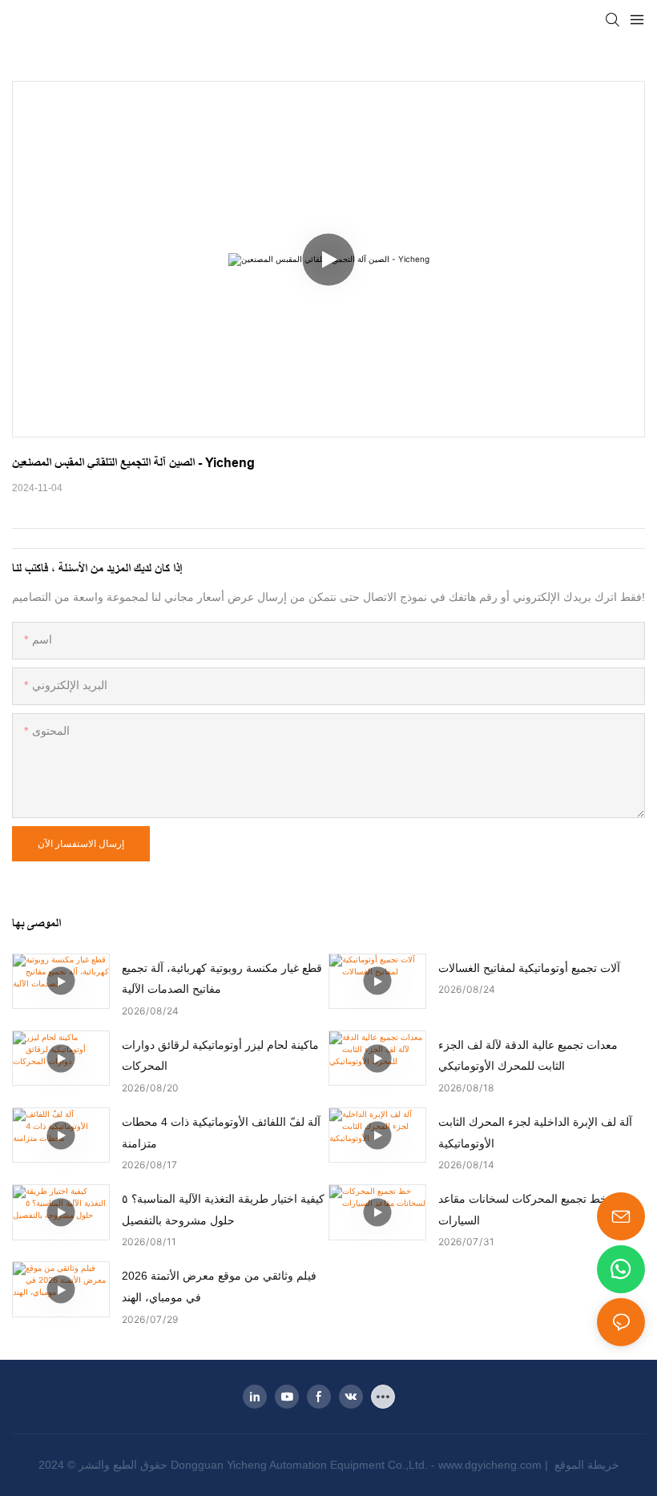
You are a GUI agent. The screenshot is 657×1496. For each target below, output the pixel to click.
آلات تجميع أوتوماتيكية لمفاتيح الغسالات (529, 968)
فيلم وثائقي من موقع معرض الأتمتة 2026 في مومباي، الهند (219, 1286)
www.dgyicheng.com (491, 1464)
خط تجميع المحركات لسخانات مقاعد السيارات (522, 1209)
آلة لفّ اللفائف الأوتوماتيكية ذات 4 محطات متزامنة (221, 1132)
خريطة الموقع (585, 1464)
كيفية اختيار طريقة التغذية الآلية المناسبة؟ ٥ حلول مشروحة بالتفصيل (223, 1209)
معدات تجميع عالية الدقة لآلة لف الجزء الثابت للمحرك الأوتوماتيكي (528, 1055)
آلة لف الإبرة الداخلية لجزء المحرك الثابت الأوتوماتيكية (535, 1132)
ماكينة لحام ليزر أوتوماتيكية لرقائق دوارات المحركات (220, 1055)
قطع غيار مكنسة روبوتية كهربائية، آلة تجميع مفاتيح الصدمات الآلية (222, 979)
